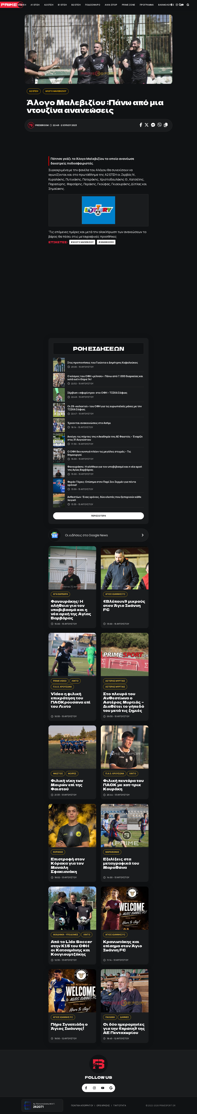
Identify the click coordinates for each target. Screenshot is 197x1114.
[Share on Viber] (159, 125)
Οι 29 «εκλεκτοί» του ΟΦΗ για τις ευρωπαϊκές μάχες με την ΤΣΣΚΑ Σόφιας (104, 407)
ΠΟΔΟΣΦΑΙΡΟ (92, 4)
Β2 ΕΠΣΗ (76, 4)
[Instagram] (177, 5)
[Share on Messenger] (153, 125)
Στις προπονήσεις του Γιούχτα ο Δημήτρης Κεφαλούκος (102, 362)
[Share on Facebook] (141, 125)
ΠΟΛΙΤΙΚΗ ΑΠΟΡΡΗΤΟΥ (82, 1105)
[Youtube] (182, 5)
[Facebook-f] (171, 5)
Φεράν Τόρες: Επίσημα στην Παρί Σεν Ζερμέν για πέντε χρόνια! (101, 483)
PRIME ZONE (128, 4)
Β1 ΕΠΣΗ (62, 4)
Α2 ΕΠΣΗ (48, 4)
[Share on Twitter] (147, 125)
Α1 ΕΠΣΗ (35, 4)
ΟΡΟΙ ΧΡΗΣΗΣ (103, 1105)
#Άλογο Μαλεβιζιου (82, 242)
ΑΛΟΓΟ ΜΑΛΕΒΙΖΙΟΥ (55, 91)
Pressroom (42, 125)
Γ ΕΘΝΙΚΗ (21, 4)
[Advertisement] (104, 145)
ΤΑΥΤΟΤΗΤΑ (119, 1105)
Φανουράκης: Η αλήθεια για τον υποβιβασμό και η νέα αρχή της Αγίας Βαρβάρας (104, 468)
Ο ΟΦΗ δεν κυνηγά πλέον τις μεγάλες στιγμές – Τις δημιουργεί (99, 453)
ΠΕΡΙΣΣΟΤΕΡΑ (98, 515)
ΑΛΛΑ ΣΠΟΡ (111, 4)
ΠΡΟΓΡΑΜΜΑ (147, 4)
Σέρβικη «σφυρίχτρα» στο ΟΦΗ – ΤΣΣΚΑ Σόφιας (97, 392)
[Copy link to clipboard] (166, 125)
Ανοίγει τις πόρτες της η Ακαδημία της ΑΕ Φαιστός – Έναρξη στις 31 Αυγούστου (105, 438)
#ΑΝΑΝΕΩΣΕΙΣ (106, 242)
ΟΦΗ (9, 4)
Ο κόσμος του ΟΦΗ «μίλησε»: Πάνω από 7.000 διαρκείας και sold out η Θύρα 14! (105, 377)
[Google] (188, 5)
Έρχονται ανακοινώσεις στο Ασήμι (89, 423)
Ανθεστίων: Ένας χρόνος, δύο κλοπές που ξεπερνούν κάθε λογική (104, 498)
